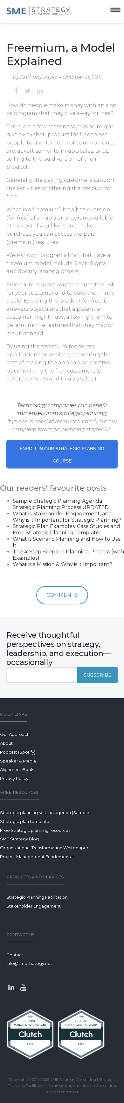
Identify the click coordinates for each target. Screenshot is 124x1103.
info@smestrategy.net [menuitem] (29, 963)
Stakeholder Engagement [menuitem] (33, 906)
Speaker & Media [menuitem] (18, 760)
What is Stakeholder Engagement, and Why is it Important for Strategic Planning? (67, 517)
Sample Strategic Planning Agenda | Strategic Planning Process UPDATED (61, 504)
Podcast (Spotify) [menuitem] (17, 752)
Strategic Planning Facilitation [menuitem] (37, 897)
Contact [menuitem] (14, 954)
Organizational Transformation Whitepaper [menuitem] (44, 847)
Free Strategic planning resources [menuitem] (35, 830)
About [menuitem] (6, 743)
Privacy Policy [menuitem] (14, 778)
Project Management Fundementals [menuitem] (37, 856)
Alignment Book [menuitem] (17, 769)
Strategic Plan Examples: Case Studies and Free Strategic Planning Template (66, 529)
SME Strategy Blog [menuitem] (19, 838)
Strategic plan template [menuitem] (24, 821)
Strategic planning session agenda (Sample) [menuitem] (45, 812)
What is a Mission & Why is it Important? (62, 564)
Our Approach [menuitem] (15, 734)
